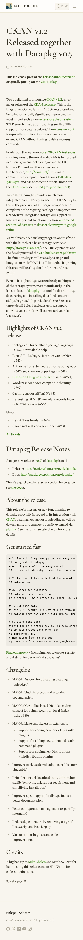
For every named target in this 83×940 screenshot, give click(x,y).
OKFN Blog (49, 82)
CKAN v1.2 (54, 99)
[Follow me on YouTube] (24, 929)
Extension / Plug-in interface (32, 377)
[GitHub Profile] (8, 929)
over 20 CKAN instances (58, 152)
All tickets (13, 434)
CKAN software (45, 104)
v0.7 (38, 460)
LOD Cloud (19, 187)
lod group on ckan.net (54, 187)
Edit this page (14, 881)
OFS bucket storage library (57, 253)
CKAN (10, 519)
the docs (17, 487)
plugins (11, 529)
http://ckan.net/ (37, 172)
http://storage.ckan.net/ (23, 248)
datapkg (33, 290)
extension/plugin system (56, 119)
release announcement (59, 77)
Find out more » (17, 652)
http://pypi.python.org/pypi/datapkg (51, 468)
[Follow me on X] (13, 929)
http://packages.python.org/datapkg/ (47, 474)
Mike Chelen (37, 862)
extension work (64, 129)
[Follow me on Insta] (30, 929)
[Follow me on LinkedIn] (19, 929)
